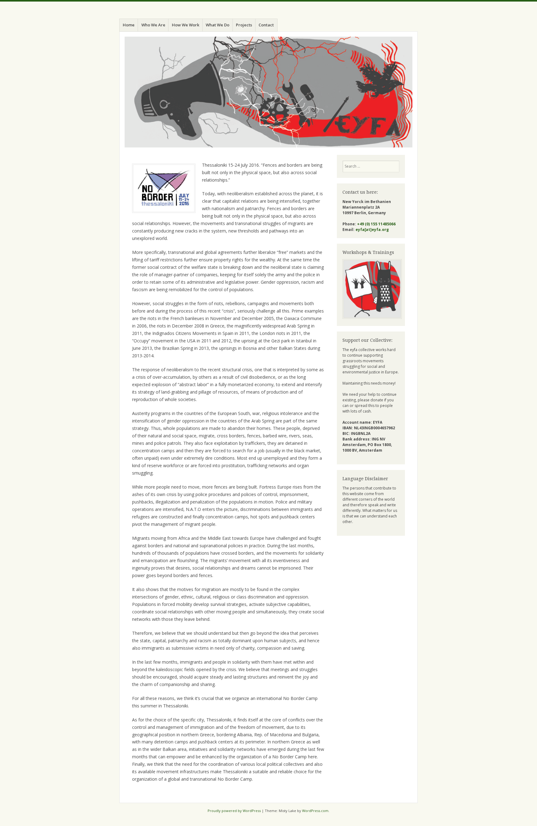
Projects (244, 25)
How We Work (185, 25)
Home (129, 25)
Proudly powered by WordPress (234, 810)
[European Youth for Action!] (268, 92)
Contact (266, 25)
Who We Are (153, 25)
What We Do (217, 25)
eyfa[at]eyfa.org (372, 229)
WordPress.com (315, 810)
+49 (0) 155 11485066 (376, 224)
